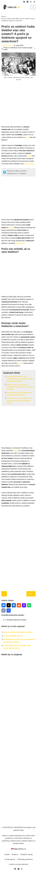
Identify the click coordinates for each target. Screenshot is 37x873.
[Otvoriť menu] (33, 7)
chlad (29, 156)
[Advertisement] (18, 107)
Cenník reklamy (9, 859)
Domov (3, 16)
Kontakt (6, 854)
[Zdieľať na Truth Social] (24, 605)
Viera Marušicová (7, 45)
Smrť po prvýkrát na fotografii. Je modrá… (18, 632)
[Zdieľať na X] (9, 605)
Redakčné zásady (26, 854)
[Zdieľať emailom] (3, 610)
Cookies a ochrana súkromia (18, 864)
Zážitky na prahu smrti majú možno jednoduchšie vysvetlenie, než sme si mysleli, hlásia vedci (20, 387)
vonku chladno (29, 163)
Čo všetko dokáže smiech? (13, 636)
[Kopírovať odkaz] (9, 610)
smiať (27, 137)
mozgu (11, 227)
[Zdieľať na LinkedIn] (14, 605)
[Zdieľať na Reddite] (19, 605)
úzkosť (20, 363)
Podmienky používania (25, 859)
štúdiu (15, 450)
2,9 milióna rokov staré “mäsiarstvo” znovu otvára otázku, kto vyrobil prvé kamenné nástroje (19, 400)
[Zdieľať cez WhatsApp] (29, 605)
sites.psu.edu (19, 243)
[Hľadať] (34, 2)
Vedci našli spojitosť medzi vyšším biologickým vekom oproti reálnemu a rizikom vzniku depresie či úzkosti (20, 379)
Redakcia (15, 854)
